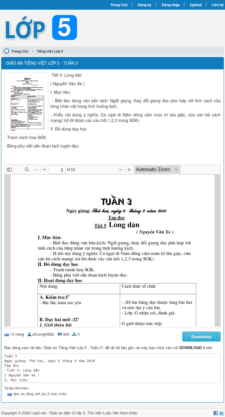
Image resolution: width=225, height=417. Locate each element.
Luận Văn (111, 413)
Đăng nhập (171, 4)
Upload (196, 4)
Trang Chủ (118, 4)
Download (201, 336)
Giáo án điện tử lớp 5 (67, 413)
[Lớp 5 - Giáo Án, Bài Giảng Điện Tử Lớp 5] (56, 27)
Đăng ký (144, 4)
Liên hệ (218, 4)
